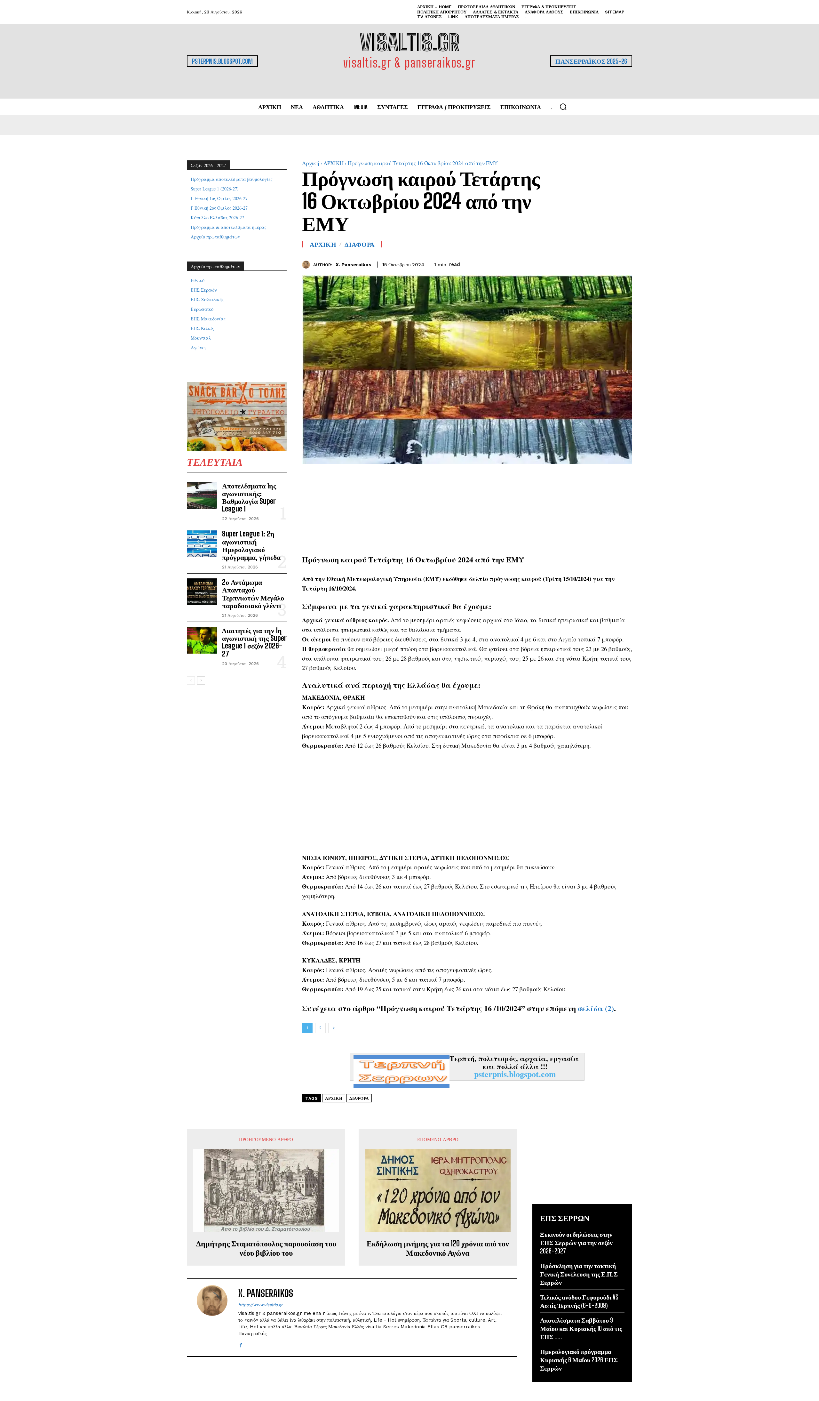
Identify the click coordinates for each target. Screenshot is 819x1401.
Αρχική (310, 163)
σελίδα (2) (596, 1008)
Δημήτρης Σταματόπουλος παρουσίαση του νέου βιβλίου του (266, 1248)
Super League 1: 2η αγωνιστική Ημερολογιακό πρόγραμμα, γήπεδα (251, 545)
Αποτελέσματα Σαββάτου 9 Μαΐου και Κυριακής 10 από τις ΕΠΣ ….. (581, 1328)
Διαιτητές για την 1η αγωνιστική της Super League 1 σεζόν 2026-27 (254, 642)
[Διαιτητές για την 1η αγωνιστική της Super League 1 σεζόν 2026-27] (202, 640)
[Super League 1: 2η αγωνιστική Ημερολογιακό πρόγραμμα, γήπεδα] (202, 543)
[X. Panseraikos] (307, 265)
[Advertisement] (467, 508)
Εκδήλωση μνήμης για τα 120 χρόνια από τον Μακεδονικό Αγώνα (438, 1248)
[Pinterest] (625, 263)
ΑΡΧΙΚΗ (333, 163)
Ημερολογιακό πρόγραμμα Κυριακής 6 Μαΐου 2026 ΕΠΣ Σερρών (579, 1360)
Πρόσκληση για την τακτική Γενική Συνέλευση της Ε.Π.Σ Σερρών (579, 1274)
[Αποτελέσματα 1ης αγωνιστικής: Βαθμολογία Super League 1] (202, 495)
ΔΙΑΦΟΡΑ (360, 244)
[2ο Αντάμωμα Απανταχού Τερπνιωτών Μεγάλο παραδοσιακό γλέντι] (202, 591)
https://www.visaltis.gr (260, 1304)
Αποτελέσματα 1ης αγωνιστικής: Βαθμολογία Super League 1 (249, 497)
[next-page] (201, 680)
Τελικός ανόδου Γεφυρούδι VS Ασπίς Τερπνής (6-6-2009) (579, 1301)
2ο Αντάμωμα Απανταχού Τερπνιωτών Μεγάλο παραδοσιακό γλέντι (253, 594)
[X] (611, 263)
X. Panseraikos (353, 265)
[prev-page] (191, 680)
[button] (563, 106)
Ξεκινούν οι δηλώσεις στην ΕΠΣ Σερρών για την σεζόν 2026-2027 (576, 1242)
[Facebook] (596, 263)
